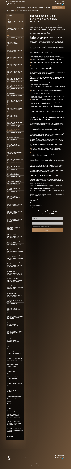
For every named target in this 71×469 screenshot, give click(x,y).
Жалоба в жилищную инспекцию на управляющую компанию (15, 361)
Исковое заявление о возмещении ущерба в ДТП (14, 105)
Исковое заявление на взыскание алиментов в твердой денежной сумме (14, 38)
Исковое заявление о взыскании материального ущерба (14, 79)
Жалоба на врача (11, 371)
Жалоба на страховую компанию (14, 353)
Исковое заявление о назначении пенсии (14, 167)
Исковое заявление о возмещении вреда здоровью (14, 93)
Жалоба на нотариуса (12, 348)
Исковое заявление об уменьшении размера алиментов (15, 321)
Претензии (9, 403)
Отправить (47, 230)
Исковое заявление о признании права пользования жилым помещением (14, 220)
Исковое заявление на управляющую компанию (12, 43)
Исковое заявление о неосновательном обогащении (14, 170)
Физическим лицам (31, 457)
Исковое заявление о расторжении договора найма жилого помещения (15, 263)
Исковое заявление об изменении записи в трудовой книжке (14, 281)
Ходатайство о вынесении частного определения (15, 25)
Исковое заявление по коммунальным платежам (13, 341)
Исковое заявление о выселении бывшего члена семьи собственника (15, 126)
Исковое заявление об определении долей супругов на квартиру (14, 300)
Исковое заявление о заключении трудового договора (14, 153)
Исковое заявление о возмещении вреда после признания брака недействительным (14, 96)
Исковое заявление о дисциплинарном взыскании (13, 137)
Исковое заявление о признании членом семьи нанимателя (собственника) (14, 237)
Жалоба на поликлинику (12, 376)
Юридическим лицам (41, 457)
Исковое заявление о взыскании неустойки (14, 86)
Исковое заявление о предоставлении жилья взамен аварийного (14, 197)
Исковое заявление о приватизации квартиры (15, 201)
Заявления (9, 408)
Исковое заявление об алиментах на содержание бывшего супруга (14, 274)
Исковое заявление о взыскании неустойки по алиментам (14, 89)
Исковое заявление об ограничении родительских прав (15, 296)
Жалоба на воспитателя (12, 380)
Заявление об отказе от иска (13, 421)
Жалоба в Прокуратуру (12, 394)
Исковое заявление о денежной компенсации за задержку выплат (14, 133)
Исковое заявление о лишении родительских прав (14, 163)
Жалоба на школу (11, 369)
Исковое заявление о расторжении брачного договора (15, 256)
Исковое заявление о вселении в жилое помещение (14, 123)
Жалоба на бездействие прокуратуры (12, 391)
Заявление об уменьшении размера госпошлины (15, 431)
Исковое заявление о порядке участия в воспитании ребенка (14, 181)
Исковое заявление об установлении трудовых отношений (15, 328)
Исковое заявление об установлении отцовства (12, 325)
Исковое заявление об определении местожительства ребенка (14, 304)
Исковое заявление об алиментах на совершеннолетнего (14, 271)
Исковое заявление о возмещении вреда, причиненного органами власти (14, 101)
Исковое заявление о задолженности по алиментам (14, 149)
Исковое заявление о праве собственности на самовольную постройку (14, 188)
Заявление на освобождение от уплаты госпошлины (14, 424)
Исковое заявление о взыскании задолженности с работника (14, 72)
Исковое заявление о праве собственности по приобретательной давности (13, 192)
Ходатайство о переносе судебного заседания (15, 32)
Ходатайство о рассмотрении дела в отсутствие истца (15, 29)
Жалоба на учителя (11, 366)
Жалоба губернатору (12, 378)
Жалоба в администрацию (13, 364)
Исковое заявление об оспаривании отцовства (15, 313)
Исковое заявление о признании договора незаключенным (14, 208)
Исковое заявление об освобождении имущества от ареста (13, 309)
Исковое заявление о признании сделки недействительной (14, 224)
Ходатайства (9, 15)
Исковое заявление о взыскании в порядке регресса (14, 58)
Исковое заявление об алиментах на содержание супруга (14, 278)
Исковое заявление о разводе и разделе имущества (14, 242)
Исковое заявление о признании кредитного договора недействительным (14, 212)
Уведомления (10, 436)
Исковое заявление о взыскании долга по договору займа (14, 68)
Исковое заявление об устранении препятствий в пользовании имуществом (15, 332)
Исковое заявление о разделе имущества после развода (14, 245)
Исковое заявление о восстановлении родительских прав (15, 119)
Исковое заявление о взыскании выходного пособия (14, 61)
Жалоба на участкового (12, 355)
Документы (12, 10)
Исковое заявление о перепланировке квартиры (13, 174)
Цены (48, 457)
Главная (7, 10)
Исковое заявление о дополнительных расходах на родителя (13, 145)
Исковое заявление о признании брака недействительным (14, 205)
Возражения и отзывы (11, 405)
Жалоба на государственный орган (15, 383)
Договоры (9, 401)
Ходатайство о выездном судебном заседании (15, 22)
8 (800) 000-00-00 (59, 3)
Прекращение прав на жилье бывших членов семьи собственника (13, 228)
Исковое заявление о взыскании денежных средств (14, 65)
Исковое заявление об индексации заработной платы (15, 288)
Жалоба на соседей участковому (14, 358)
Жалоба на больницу (12, 373)
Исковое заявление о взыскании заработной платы (14, 75)
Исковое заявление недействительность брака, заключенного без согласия (13, 46)
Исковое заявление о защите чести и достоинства (15, 160)
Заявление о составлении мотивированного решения (13, 415)
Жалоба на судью (11, 351)
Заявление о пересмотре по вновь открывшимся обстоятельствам (15, 411)
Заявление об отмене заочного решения (14, 418)
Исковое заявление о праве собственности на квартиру (13, 184)
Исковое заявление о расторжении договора (15, 259)
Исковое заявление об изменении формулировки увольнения (14, 285)
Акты (8, 434)
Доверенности (10, 438)
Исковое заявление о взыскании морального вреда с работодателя (15, 82)
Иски (17, 10)
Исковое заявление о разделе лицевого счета (14, 249)
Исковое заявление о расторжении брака (15, 252)
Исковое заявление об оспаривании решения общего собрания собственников (15, 317)
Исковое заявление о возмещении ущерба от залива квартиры (14, 109)
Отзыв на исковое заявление (13, 343)
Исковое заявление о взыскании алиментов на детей (14, 51)
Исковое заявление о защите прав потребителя (15, 156)
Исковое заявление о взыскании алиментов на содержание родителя (14, 266)
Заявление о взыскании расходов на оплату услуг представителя (14, 428)
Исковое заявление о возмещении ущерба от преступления (14, 112)
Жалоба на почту (11, 385)
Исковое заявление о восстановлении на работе (13, 116)
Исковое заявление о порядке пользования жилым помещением (14, 177)
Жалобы (8, 346)
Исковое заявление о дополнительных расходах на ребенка (13, 140)
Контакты (41, 7)
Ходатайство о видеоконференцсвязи (12, 18)
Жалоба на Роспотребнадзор (13, 388)
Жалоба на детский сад (12, 398)
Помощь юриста (58, 7)
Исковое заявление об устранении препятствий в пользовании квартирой (15, 337)
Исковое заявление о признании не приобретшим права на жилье (15, 216)
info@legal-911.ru (60, 1)
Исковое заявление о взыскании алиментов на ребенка (14, 54)
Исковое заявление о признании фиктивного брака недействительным (14, 233)
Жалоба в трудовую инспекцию (14, 396)
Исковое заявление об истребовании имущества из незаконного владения (13, 292)
